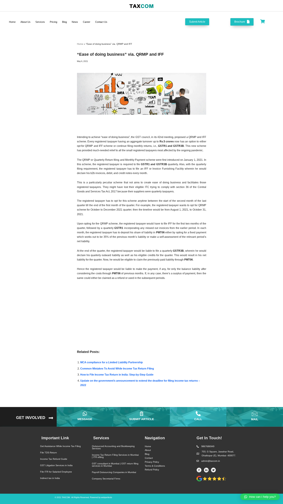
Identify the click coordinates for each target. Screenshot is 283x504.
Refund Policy (152, 469)
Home (80, 44)
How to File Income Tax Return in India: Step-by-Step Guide (116, 374)
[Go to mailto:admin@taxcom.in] (255, 416)
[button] (260, 497)
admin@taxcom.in (210, 461)
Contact (149, 458)
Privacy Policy (152, 462)
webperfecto (106, 497)
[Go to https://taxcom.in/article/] (141, 416)
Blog (147, 454)
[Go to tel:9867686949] (198, 416)
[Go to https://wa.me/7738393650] (85, 416)
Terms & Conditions (155, 466)
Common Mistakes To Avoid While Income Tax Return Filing (117, 368)
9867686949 (207, 446)
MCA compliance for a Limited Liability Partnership (111, 362)
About (148, 450)
